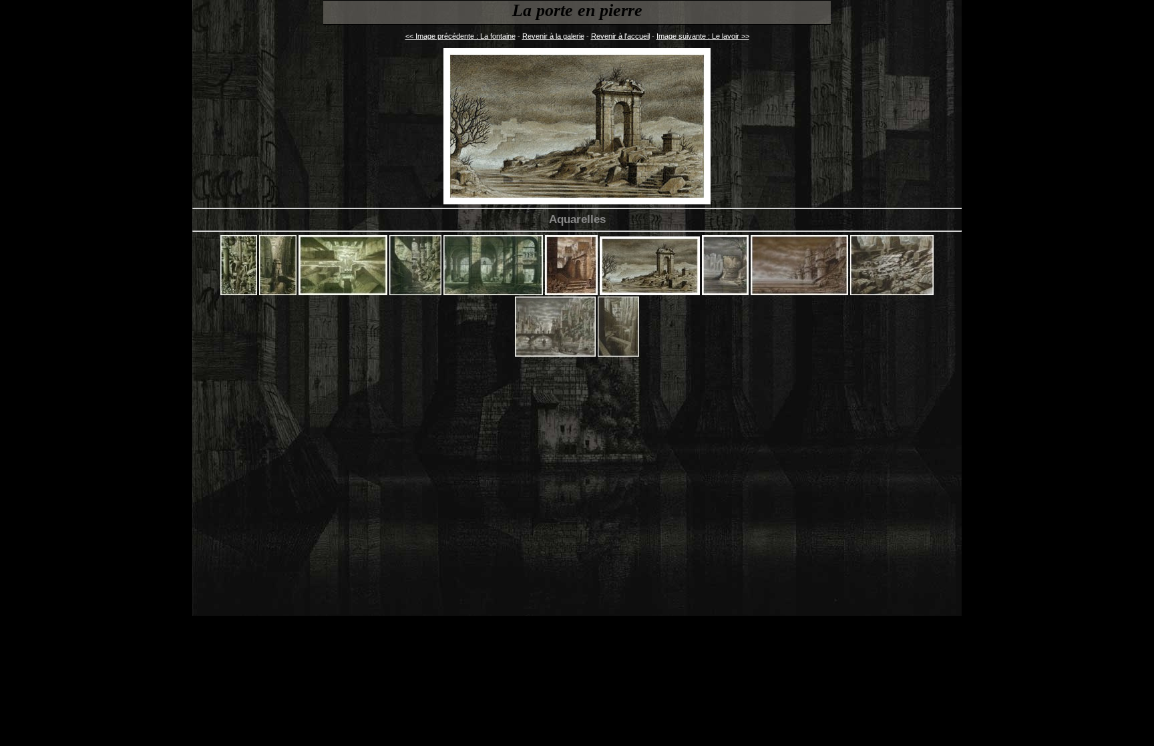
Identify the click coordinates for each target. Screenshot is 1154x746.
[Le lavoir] (725, 293)
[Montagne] (892, 293)
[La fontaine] (571, 293)
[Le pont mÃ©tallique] (799, 293)
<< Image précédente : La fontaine (460, 36)
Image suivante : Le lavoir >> (702, 36)
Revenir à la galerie (553, 36)
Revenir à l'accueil (620, 36)
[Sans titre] (238, 293)
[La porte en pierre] (650, 293)
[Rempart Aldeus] (618, 354)
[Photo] (555, 354)
